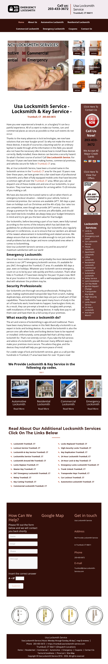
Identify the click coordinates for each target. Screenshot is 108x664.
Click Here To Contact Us (91, 108)
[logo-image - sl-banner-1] (37, 65)
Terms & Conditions (46, 653)
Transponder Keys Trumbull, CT (75, 473)
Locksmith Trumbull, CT (24, 444)
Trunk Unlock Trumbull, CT (73, 469)
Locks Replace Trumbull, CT (26, 465)
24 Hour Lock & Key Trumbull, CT (76, 460)
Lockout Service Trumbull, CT (27, 448)
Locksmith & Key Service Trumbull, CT (31, 452)
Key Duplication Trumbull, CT (74, 452)
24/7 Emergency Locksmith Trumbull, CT (32, 473)
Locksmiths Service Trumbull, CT (28, 456)
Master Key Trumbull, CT (25, 469)
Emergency (67, 650)
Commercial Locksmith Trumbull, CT (30, 486)
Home (21, 22)
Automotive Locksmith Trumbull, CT (77, 482)
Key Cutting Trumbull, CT (25, 482)
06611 (41, 372)
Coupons (73, 28)
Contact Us (86, 28)
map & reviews (83, 641)
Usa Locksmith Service (58, 157)
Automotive (55, 650)
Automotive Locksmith (52, 22)
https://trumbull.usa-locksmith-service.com (66, 644)
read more (77, 53)
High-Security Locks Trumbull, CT (76, 448)
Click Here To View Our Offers (91, 175)
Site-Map (71, 653)
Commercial (42, 650)
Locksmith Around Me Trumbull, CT (30, 460)
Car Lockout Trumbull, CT (72, 477)
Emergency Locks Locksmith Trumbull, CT (80, 465)
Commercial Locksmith (27, 28)
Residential (30, 650)
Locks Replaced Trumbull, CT (74, 444)
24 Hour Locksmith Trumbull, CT (75, 456)
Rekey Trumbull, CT (22, 477)
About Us (32, 22)
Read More (19, 408)
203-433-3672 (58, 8)
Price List (61, 653)
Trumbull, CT (34, 116)
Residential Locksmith (79, 22)
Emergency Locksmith (54, 28)
